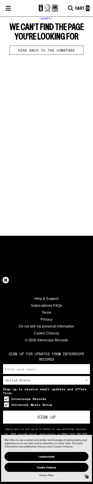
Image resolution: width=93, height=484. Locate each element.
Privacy (46, 319)
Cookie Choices (46, 333)
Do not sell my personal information (46, 326)
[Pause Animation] (5, 280)
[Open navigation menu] (8, 8)
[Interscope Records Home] (46, 8)
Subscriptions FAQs (46, 305)
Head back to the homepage (46, 50)
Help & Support (46, 298)
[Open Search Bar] (70, 8)
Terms (46, 312)
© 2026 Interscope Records (46, 340)
